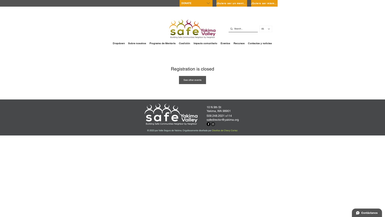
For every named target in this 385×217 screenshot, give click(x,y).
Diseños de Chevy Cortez (225, 130)
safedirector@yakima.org (223, 119)
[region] (196, 3)
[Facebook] (208, 124)
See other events (192, 80)
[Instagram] (213, 124)
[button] (118, 43)
